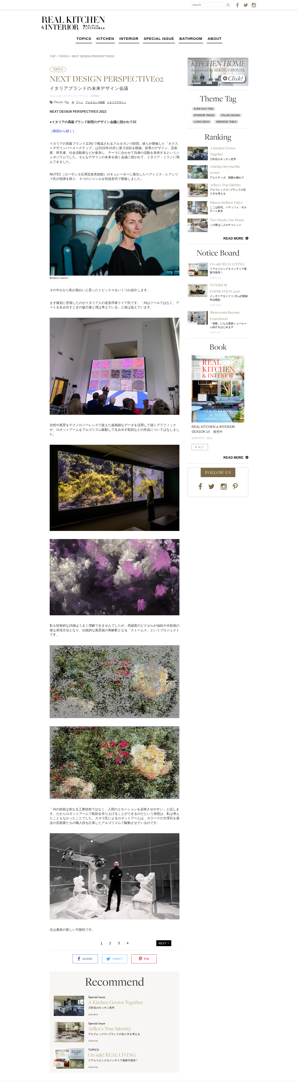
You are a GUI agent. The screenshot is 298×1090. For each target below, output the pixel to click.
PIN (146, 959)
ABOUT (215, 39)
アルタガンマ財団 (95, 102)
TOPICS (83, 39)
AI (73, 102)
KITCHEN (105, 39)
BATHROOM (190, 39)
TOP (53, 56)
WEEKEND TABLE (226, 121)
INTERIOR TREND (204, 115)
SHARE (87, 959)
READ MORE (233, 238)
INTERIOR (128, 39)
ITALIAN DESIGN (230, 115)
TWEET (117, 959)
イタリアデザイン (116, 102)
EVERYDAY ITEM (203, 108)
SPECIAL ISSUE (159, 39)
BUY (201, 447)
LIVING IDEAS (202, 121)
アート (79, 102)
